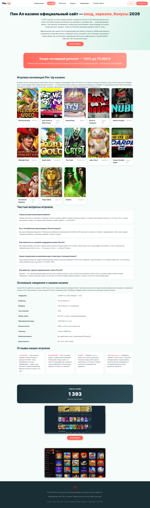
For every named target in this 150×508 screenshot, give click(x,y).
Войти (131, 3)
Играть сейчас (75, 44)
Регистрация (142, 3)
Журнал (73, 3)
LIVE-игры (62, 3)
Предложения (39, 3)
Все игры (51, 3)
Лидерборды (84, 3)
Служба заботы (98, 3)
